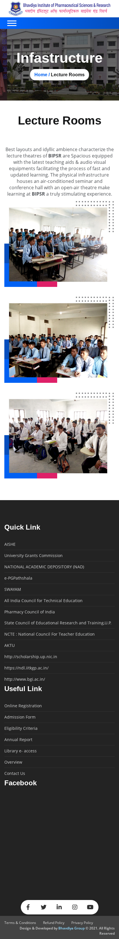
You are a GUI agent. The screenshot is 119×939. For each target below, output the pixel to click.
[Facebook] (28, 907)
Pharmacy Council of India (29, 612)
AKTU (9, 645)
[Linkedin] (59, 907)
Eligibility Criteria (21, 728)
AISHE (10, 544)
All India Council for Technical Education (43, 600)
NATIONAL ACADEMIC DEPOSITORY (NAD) (44, 566)
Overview (13, 762)
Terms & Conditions (20, 922)
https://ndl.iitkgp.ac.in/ (26, 668)
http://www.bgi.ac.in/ (24, 679)
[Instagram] (75, 907)
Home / (42, 74)
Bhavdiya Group (71, 928)
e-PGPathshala (18, 578)
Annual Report (18, 739)
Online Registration (23, 705)
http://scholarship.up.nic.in (30, 656)
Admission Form (20, 717)
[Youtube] (90, 907)
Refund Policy (53, 922)
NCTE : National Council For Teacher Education (49, 634)
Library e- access (20, 751)
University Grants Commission (33, 555)
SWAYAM (12, 589)
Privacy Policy (82, 922)
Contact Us (14, 773)
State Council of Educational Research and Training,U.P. (57, 623)
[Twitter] (43, 907)
